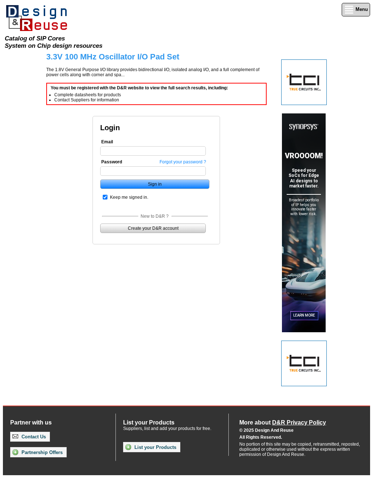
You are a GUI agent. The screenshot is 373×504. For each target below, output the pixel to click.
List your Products (154, 447)
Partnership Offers (41, 452)
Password (111, 161)
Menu (361, 9)
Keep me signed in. (129, 197)
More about (282, 422)
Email (107, 141)
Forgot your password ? (183, 161)
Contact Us (33, 436)
